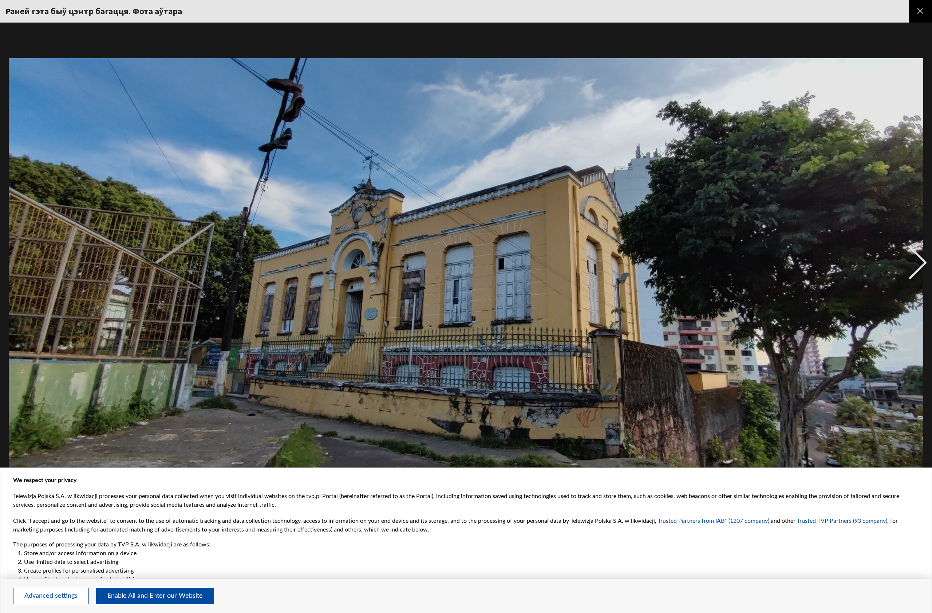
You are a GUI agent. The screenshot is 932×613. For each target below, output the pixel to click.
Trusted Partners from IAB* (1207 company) (713, 521)
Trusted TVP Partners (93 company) (842, 521)
